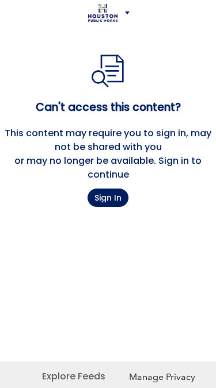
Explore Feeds (73, 376)
